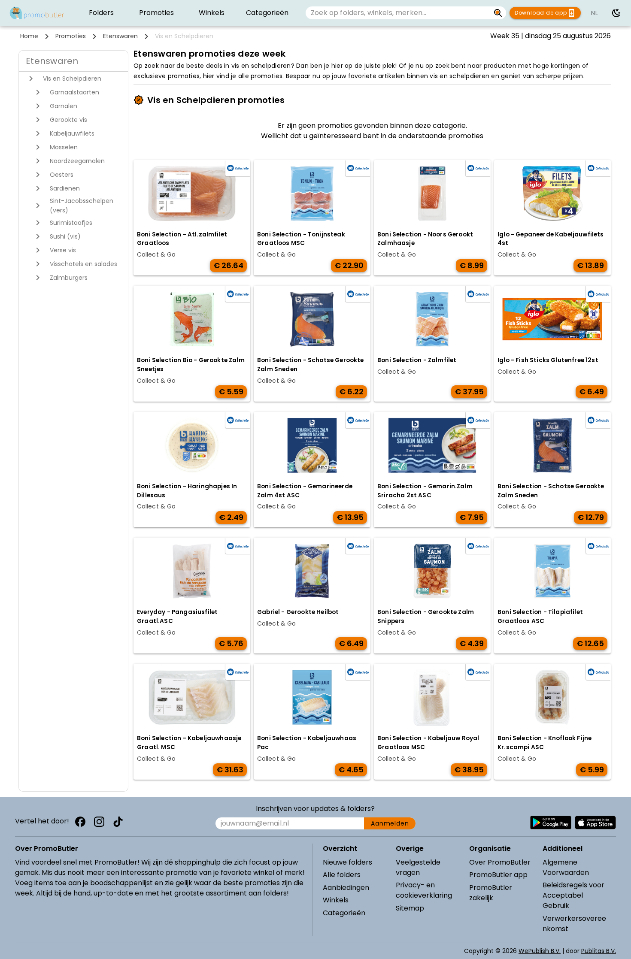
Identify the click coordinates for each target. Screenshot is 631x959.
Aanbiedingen (346, 887)
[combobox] (398, 13)
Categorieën (344, 913)
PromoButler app (498, 875)
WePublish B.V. (540, 951)
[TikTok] (118, 821)
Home (29, 36)
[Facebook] (80, 821)
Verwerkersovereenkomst (574, 924)
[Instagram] (99, 821)
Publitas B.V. (598, 951)
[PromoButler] (37, 13)
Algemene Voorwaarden (566, 867)
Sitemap (410, 908)
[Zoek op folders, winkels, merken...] (498, 12)
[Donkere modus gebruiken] (616, 13)
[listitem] (101, 13)
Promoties (70, 36)
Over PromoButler (500, 862)
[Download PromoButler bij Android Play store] (550, 822)
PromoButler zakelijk (490, 893)
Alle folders (342, 875)
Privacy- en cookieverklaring (424, 890)
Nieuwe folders (347, 862)
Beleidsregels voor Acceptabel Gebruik (573, 895)
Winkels (336, 900)
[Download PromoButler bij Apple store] (595, 822)
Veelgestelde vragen (418, 867)
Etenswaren (120, 36)
